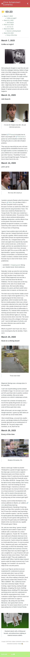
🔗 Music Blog (11, 202)
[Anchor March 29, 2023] (17, 430)
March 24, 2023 (9, 29)
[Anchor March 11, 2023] (17, 95)
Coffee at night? (11, 18)
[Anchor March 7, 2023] (16, 40)
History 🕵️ (20, 643)
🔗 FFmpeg (10, 134)
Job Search (10, 22)
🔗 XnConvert (20, 136)
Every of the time (12, 35)
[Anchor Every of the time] (16, 434)
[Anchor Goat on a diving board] (20, 341)
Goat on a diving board (14, 31)
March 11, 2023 (9, 20)
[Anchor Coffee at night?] (15, 44)
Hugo (9, 654)
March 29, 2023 (9, 33)
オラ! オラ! (10, 26)
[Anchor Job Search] (11, 99)
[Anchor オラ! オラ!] (10, 167)
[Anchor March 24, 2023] (17, 337)
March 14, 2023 (9, 24)
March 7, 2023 (8, 16)
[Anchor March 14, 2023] (17, 163)
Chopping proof (15, 265)
